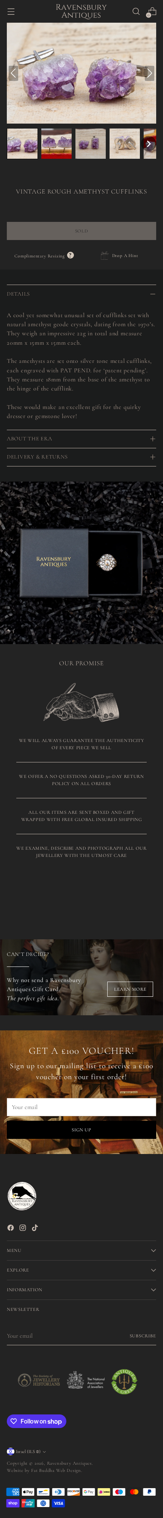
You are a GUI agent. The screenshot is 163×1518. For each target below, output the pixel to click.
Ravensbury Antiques (69, 1463)
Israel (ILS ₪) (28, 1451)
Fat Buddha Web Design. (56, 1470)
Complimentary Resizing (44, 256)
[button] (22, 143)
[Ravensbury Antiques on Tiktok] (35, 1229)
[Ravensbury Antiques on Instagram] (23, 1229)
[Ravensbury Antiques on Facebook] (11, 1229)
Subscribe (143, 1336)
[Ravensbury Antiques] (81, 11)
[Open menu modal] (11, 11)
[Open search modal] (136, 11)
